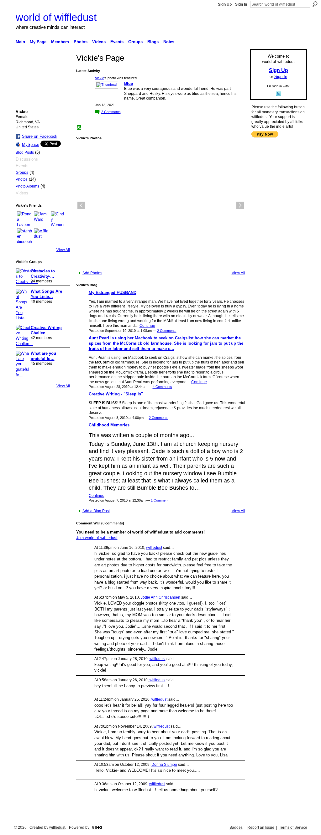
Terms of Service (293, 827)
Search (315, 4)
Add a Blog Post (96, 511)
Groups (22, 172)
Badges (236, 827)
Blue (128, 83)
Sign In (241, 4)
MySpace (30, 144)
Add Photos (92, 273)
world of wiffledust (56, 17)
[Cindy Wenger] (58, 218)
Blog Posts (25, 152)
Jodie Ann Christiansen (160, 597)
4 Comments (162, 387)
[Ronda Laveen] (24, 218)
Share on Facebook (39, 136)
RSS (79, 128)
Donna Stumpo (164, 764)
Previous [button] (81, 205)
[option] (160, 205)
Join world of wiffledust (97, 537)
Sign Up (225, 4)
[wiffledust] (41, 235)
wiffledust (154, 547)
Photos (22, 179)
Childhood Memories (109, 425)
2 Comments (166, 330)
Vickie (99, 78)
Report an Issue (260, 827)
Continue (147, 325)
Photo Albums (27, 186)
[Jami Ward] (41, 218)
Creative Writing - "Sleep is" (116, 394)
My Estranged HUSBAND (112, 292)
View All (63, 250)
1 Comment (159, 500)
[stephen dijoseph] (24, 235)
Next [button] (240, 205)
